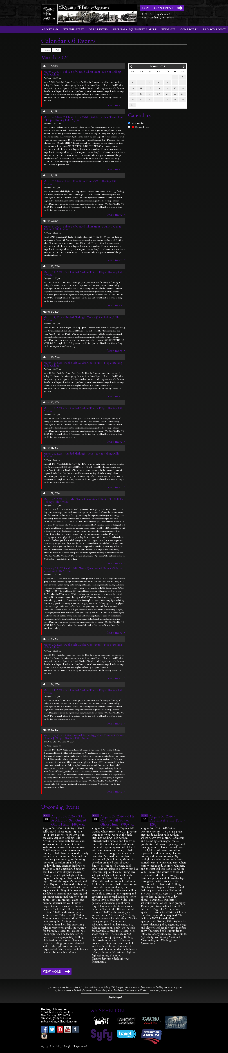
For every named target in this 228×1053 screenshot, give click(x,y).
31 (132, 105)
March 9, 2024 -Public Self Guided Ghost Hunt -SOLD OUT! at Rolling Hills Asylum (82, 228)
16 (182, 88)
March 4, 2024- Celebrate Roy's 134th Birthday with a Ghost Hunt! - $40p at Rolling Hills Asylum (83, 118)
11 (141, 88)
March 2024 (157, 66)
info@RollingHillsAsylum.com (59, 1021)
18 (141, 93)
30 (182, 99)
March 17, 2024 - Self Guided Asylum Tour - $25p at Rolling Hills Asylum (83, 410)
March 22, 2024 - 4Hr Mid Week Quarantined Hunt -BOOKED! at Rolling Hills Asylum (84, 500)
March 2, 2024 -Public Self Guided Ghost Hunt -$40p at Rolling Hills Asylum (82, 73)
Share (47, 50)
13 (158, 88)
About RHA (50, 29)
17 (132, 93)
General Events (142, 127)
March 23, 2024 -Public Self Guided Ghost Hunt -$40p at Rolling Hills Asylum (83, 646)
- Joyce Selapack (114, 996)
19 (150, 93)
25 (141, 99)
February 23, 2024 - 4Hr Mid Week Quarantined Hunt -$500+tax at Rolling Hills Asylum (83, 570)
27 (158, 99)
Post (57, 50)
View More (52, 972)
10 (132, 88)
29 (175, 99)
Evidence (168, 29)
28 (167, 99)
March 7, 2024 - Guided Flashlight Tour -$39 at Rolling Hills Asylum (80, 182)
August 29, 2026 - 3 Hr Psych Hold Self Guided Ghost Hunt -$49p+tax (68, 820)
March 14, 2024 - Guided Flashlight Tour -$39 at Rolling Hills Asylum (81, 319)
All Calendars (138, 123)
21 (167, 93)
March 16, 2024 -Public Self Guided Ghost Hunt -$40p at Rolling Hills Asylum (83, 364)
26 (150, 99)
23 (182, 93)
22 (175, 93)
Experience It (73, 29)
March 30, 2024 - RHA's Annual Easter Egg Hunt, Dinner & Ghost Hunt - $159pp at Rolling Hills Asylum (84, 737)
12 (150, 88)
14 (167, 88)
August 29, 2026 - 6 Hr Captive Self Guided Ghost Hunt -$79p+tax (117, 820)
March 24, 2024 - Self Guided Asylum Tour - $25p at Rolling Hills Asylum (83, 691)
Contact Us (189, 29)
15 (175, 88)
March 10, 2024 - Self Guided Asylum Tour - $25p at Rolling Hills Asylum (83, 273)
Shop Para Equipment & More (135, 29)
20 (158, 93)
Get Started (98, 29)
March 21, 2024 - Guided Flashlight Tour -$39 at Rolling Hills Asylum (81, 455)
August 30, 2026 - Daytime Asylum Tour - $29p (167, 820)
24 (132, 99)
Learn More (114, 105)
